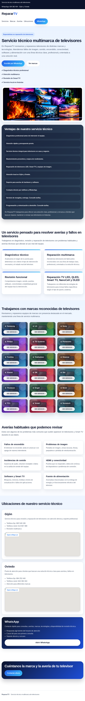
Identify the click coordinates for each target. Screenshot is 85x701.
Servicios (5, 21)
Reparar (9, 14)
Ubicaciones (28, 21)
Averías (19, 21)
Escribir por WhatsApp (13, 63)
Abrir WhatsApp (42, 642)
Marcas (12, 21)
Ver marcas (33, 63)
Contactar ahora (13, 673)
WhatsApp (41, 21)
